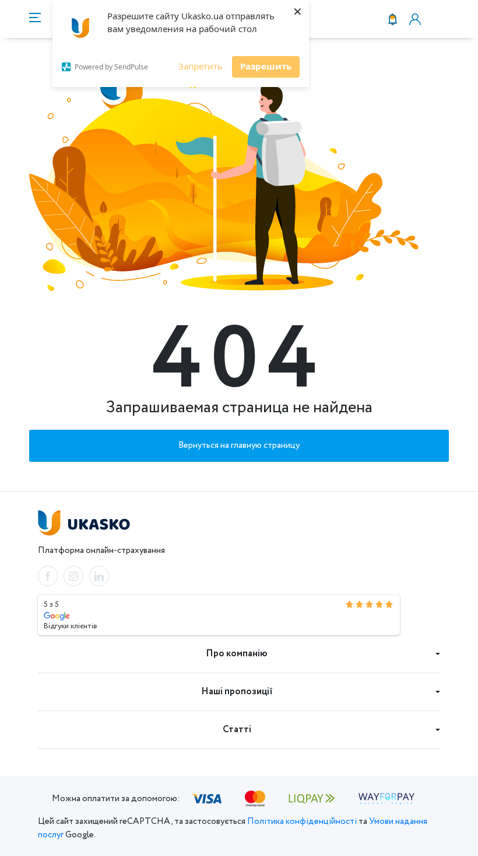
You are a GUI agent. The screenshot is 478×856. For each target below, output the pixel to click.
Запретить (200, 66)
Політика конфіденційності (302, 821)
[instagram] (73, 576)
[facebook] (48, 576)
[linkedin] (99, 576)
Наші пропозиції (237, 691)
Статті (237, 729)
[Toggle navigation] (35, 19)
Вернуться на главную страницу (239, 445)
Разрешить (265, 66)
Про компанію (237, 653)
